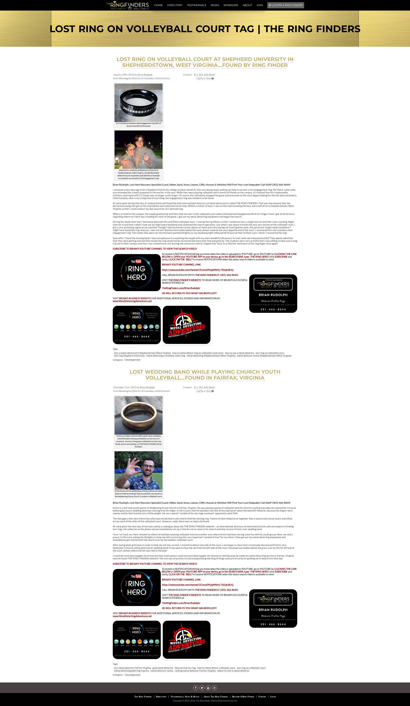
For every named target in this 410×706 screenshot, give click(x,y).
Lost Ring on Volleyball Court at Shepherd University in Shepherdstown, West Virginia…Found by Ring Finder (205, 62)
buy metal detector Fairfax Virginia (132, 667)
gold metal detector (162, 667)
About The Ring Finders (216, 696)
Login (273, 696)
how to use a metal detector (239, 352)
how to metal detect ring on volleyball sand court (197, 352)
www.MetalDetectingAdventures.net (132, 301)
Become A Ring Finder (243, 696)
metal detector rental (162, 670)
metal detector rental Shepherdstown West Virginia (264, 355)
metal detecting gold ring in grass (131, 670)
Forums (262, 696)
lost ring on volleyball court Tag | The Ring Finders (205, 29)
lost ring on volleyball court (270, 352)
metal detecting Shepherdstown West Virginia (211, 355)
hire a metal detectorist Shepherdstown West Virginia (142, 352)
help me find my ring (185, 667)
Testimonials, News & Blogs (185, 696)
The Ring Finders (143, 696)
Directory (161, 696)
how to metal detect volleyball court (216, 667)
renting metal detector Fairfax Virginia (195, 670)
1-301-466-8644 (206, 74)
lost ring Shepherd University (129, 355)
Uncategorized (132, 359)
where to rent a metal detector (233, 670)
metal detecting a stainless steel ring (165, 355)
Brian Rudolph (145, 74)
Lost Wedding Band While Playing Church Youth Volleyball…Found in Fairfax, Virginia (205, 375)
